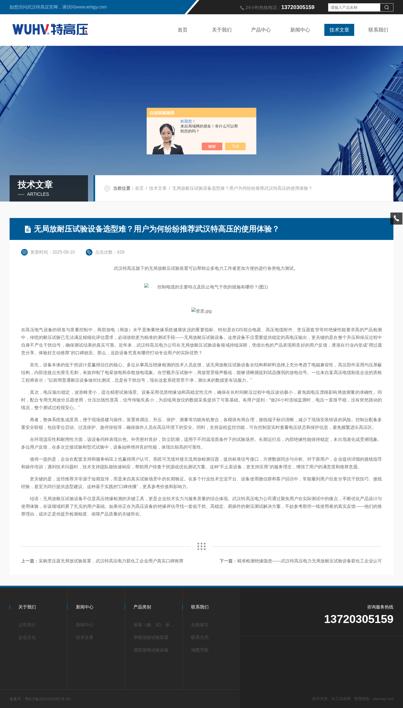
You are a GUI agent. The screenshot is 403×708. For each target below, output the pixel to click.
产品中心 (261, 30)
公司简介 (27, 624)
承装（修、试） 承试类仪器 (155, 624)
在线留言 (200, 624)
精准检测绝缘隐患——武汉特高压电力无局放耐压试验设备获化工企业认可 (309, 561)
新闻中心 (300, 30)
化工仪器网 (341, 698)
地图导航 (200, 650)
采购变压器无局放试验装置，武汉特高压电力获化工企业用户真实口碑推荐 (111, 561)
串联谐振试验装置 (151, 637)
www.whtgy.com (91, 7)
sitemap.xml (383, 698)
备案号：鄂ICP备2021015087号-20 (40, 699)
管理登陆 (361, 698)
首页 (183, 30)
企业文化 (27, 637)
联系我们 (378, 30)
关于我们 (222, 30)
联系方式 (200, 637)
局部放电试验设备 (151, 650)
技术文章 (339, 30)
